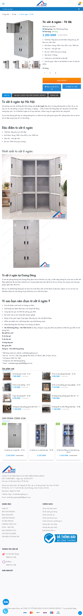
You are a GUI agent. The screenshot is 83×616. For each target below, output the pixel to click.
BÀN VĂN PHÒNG (8, 511)
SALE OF (5, 508)
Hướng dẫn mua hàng (50, 524)
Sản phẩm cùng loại (14, 418)
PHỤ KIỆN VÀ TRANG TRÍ (10, 536)
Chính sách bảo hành (50, 508)
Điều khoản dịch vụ (49, 530)
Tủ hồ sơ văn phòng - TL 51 (21, 385)
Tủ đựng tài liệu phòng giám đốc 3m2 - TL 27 (27, 407)
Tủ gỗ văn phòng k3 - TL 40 (21, 396)
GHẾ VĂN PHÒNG (8, 518)
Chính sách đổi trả (49, 515)
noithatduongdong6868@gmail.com (19, 497)
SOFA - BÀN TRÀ (8, 527)
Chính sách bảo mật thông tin (52, 521)
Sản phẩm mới (8, 368)
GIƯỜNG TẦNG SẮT (9, 524)
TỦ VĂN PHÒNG (8, 521)
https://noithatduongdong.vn (18, 494)
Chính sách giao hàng (50, 511)
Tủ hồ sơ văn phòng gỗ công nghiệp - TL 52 (66, 385)
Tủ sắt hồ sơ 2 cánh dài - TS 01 (14, 450)
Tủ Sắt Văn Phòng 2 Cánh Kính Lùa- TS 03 (68, 451)
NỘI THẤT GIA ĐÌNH (9, 533)
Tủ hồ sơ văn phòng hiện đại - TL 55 (63, 374)
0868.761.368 (11, 557)
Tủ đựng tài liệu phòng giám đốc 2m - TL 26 (66, 396)
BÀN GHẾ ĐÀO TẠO (9, 530)
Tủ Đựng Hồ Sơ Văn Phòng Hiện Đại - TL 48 (66, 407)
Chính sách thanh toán (50, 518)
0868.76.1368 (72, 87)
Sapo (74, 608)
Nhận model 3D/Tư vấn (52, 88)
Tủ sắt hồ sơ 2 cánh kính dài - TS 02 (41, 450)
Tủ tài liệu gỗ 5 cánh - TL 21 (21, 374)
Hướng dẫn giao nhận (50, 527)
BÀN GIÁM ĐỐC (7, 515)
